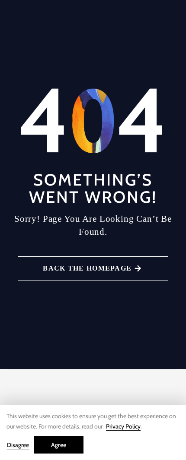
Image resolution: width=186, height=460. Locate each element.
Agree (58, 445)
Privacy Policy (123, 426)
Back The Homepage (87, 268)
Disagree (18, 445)
